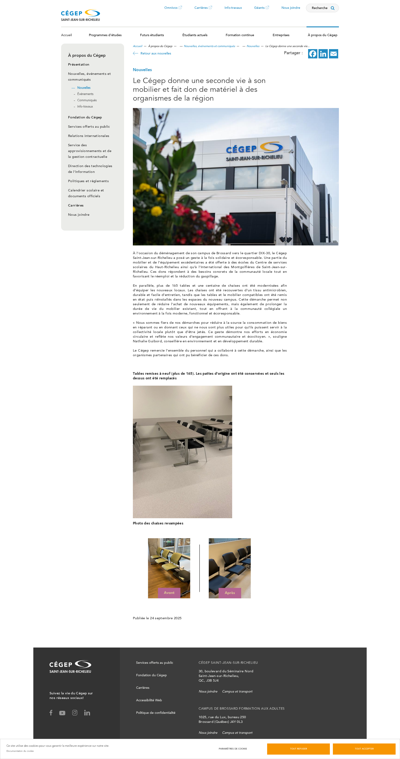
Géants (259, 11)
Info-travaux (233, 8)
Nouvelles (84, 88)
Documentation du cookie (20, 751)
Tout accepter (364, 749)
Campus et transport (237, 691)
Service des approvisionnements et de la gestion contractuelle (89, 151)
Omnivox (171, 11)
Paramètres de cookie (233, 749)
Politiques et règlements (88, 181)
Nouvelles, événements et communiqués (209, 46)
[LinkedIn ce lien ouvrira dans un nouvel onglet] (323, 53)
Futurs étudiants (152, 35)
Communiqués (87, 100)
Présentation (78, 65)
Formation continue (240, 35)
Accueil (66, 35)
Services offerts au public (89, 127)
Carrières (201, 11)
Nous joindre (290, 8)
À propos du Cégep (323, 35)
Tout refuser (298, 749)
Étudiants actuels (194, 35)
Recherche (320, 8)
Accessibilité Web (149, 700)
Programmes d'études (105, 35)
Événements (85, 94)
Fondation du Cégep (85, 117)
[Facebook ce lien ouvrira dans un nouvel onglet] (312, 53)
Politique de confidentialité (155, 713)
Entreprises (281, 35)
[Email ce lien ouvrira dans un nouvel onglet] (333, 53)
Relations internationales (88, 136)
